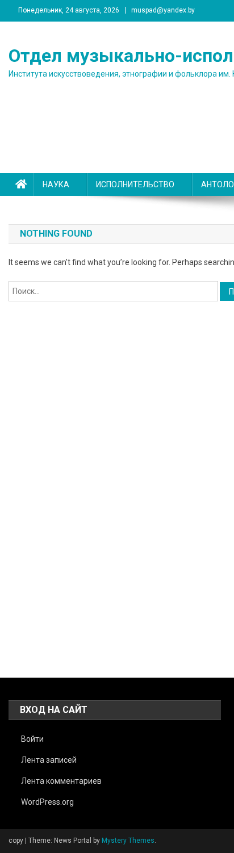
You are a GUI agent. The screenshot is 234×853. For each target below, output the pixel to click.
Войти (32, 738)
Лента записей (49, 759)
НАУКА (56, 184)
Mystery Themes (128, 840)
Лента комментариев (61, 780)
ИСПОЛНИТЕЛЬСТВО (135, 184)
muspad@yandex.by (163, 10)
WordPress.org (47, 801)
